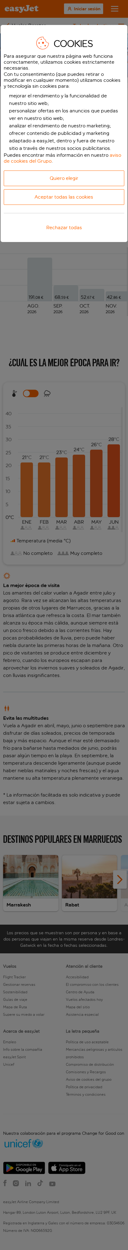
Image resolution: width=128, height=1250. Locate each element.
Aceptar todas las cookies (63, 197)
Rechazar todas (64, 227)
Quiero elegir (64, 178)
